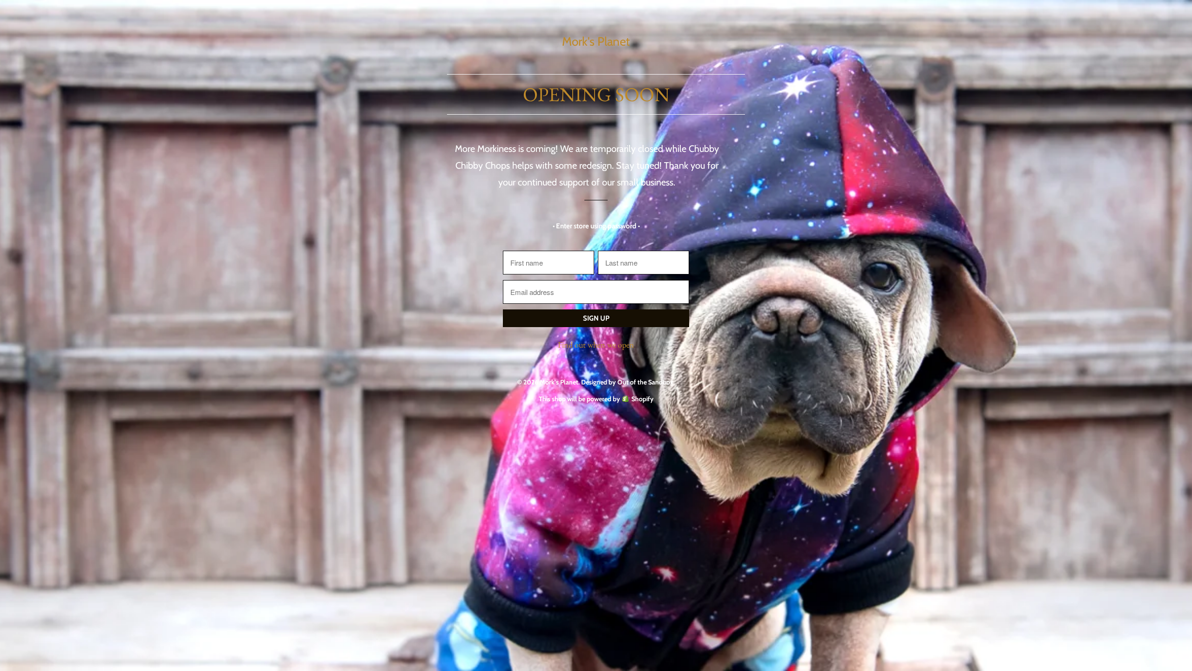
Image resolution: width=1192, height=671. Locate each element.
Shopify (642, 399)
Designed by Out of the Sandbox (627, 382)
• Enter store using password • (596, 226)
